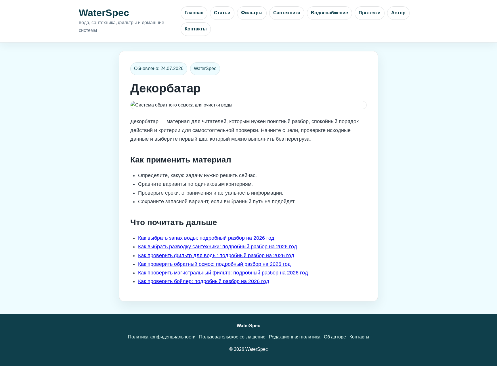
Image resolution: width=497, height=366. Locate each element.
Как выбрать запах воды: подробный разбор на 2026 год (206, 238)
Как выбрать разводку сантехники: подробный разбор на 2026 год (217, 246)
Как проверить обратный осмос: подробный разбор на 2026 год (214, 264)
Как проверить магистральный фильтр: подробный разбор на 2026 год (223, 273)
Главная (194, 12)
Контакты (196, 28)
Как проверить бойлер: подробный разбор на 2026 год (203, 281)
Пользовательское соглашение (232, 336)
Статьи (222, 12)
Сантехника (286, 12)
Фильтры (252, 12)
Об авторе (335, 336)
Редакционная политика (294, 336)
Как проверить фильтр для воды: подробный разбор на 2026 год (216, 255)
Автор (398, 12)
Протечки (370, 12)
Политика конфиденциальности (162, 336)
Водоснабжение (329, 12)
